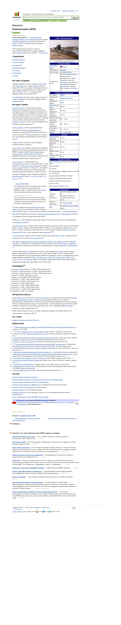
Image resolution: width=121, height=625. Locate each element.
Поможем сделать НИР (27, 415)
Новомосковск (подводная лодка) (23, 436)
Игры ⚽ (62, 20)
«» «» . (45, 327)
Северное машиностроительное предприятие (27, 455)
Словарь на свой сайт (68, 11)
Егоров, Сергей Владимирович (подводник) (27, 471)
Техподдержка (36, 507)
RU (77, 11)
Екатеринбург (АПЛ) (19, 442)
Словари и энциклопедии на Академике (38, 14)
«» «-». (25, 377)
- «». (37, 379)
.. (23, 232)
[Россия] (61, 67)
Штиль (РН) (16, 460)
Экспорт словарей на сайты (19, 511)
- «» (64, 86)
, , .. (27, 385)
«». (19, 392)
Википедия (27, 20)
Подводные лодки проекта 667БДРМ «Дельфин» (28, 468)
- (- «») (48, 402)
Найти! (75, 17)
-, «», (30, 332)
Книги (53, 20)
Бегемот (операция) (19, 477)
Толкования (36, 20)
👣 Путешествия (18, 508)
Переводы (45, 20)
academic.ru (17, 20)
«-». (19, 390)
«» (66, 98)
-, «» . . (30, 397)
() (19, 178)
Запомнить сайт (55, 11)
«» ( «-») (32, 352)
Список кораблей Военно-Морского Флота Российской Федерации (34, 492)
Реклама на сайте (45, 507)
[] (60, 90)
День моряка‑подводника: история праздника (27, 482)
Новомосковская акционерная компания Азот (62, 418)
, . (23, 387)
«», (24, 341)
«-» (16, 110)
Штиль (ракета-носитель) (20, 447)
